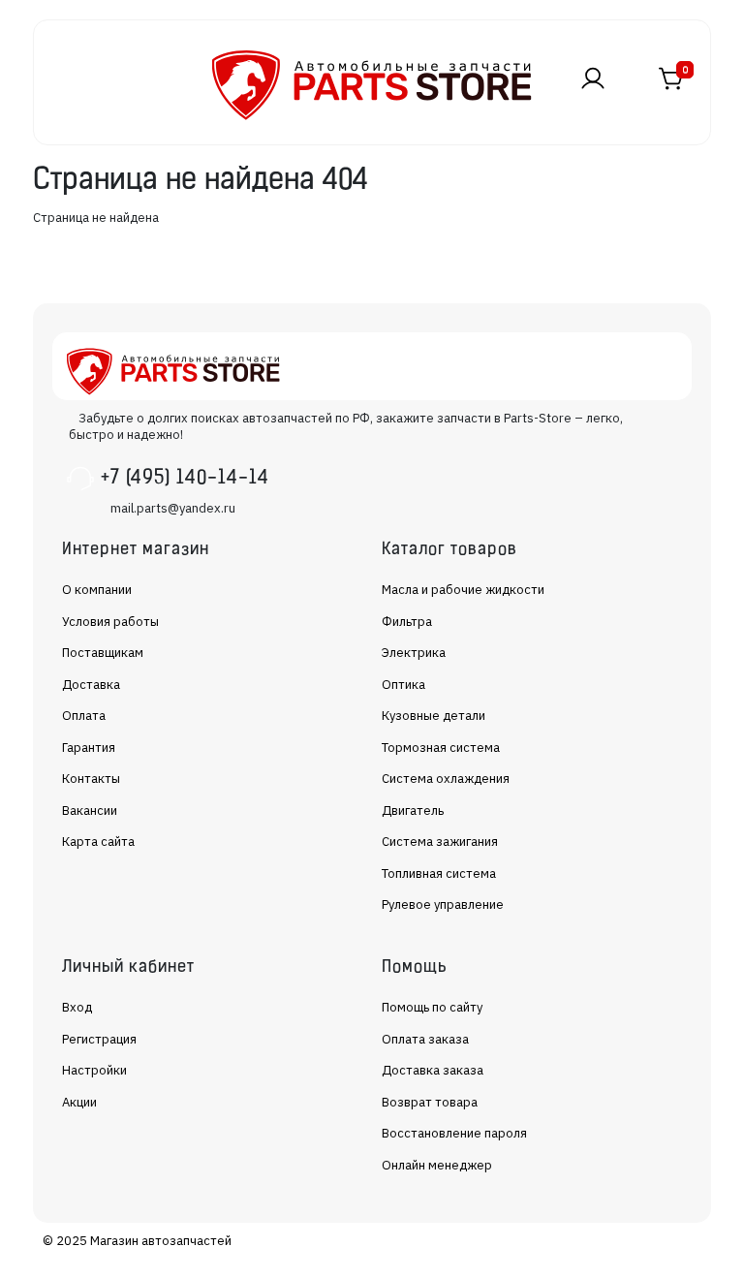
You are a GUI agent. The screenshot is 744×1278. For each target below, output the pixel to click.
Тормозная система (441, 747)
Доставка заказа (432, 1070)
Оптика (403, 684)
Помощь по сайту (432, 1007)
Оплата (84, 715)
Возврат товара (430, 1102)
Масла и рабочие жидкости (463, 589)
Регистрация (99, 1039)
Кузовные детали (433, 715)
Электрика (414, 652)
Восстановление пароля (454, 1133)
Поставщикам (102, 652)
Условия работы (110, 621)
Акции (79, 1102)
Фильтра (407, 621)
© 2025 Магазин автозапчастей (137, 1240)
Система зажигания (440, 841)
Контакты (91, 778)
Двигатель (413, 810)
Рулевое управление (443, 904)
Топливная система (439, 873)
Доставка (91, 684)
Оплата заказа (425, 1039)
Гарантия (88, 747)
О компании (97, 589)
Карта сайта (98, 841)
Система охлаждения (446, 778)
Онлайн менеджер (437, 1165)
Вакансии (89, 810)
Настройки (94, 1070)
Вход (77, 1007)
